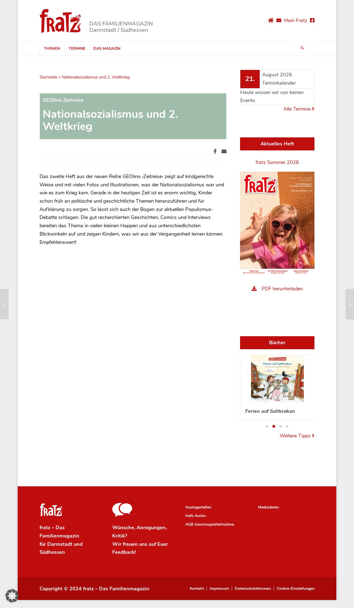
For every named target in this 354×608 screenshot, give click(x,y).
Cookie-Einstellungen (295, 589)
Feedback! (124, 552)
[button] (267, 426)
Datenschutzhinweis (253, 589)
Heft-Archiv (195, 515)
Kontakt (197, 589)
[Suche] (302, 49)
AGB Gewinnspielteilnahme (209, 524)
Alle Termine (297, 109)
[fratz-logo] (61, 20)
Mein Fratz (295, 20)
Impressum (219, 589)
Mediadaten (268, 507)
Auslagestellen (198, 507)
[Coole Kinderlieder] (4, 304)
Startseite (48, 77)
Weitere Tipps (296, 435)
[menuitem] (52, 49)
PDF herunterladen (282, 288)
